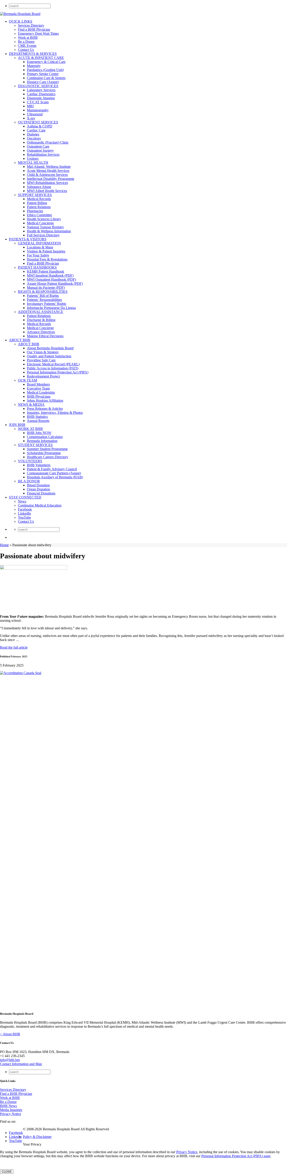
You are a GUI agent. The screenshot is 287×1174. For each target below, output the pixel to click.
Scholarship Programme (44, 453)
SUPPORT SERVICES (35, 195)
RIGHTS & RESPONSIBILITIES (42, 292)
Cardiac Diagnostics (41, 94)
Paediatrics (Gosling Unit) (45, 70)
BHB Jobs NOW (39, 433)
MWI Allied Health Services (47, 191)
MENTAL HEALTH (33, 162)
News (22, 501)
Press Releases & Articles (45, 408)
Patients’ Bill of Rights (43, 296)
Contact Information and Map (21, 1064)
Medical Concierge (40, 223)
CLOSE (7, 1171)
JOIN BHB (17, 425)
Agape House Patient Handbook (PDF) (55, 283)
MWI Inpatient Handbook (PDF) (50, 275)
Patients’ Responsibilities (44, 300)
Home (4, 545)
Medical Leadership (41, 392)
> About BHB (10, 1034)
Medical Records (39, 199)
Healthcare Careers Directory (47, 457)
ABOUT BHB (19, 340)
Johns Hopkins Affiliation (45, 400)
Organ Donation (38, 489)
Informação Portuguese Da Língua (51, 308)
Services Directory (31, 25)
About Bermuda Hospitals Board (50, 348)
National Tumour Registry (45, 227)
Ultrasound (35, 114)
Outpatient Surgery (40, 150)
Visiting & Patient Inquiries (46, 251)
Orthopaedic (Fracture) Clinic (48, 142)
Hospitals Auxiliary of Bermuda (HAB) (55, 477)
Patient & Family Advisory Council (52, 469)
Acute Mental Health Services (48, 171)
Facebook (25, 509)
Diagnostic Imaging (41, 98)
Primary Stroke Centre (43, 74)
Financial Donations (41, 493)
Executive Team (38, 388)
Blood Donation (38, 485)
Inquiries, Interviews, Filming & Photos (55, 412)
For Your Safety (38, 255)
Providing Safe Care (41, 360)
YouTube (24, 517)
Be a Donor (26, 41)
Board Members (38, 384)
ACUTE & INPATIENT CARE (41, 58)
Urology (33, 158)
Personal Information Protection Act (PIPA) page (235, 1156)
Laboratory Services (41, 90)
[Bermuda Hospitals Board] (20, 14)
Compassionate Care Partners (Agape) (54, 473)
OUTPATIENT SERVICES (38, 122)
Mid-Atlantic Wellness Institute (49, 166)
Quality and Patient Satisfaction (49, 356)
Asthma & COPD (39, 126)
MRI (30, 106)
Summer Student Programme (47, 449)
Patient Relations (39, 207)
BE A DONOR (29, 481)
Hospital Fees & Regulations (47, 259)
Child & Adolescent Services (47, 175)
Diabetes (33, 134)
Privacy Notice (10, 1114)
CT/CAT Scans (38, 102)
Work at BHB (28, 37)
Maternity (34, 66)
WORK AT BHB (30, 429)
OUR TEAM (27, 380)
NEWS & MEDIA (31, 404)
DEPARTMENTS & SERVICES (33, 54)
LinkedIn (24, 513)
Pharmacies (35, 211)
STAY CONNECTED (25, 497)
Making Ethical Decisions (45, 336)
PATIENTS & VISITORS (27, 239)
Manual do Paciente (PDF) (46, 287)
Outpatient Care (38, 146)
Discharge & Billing (41, 320)
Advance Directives (41, 332)
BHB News (8, 1106)
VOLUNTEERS (30, 461)
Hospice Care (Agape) (43, 82)
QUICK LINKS (20, 21)
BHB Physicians (38, 396)
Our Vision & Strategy (43, 352)
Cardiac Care (36, 130)
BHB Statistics (37, 417)
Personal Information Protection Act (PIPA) (57, 372)
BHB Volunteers (38, 465)
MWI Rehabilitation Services (47, 183)
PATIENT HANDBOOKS (37, 267)
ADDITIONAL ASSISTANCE (40, 312)
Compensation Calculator (45, 437)
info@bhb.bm (10, 1060)
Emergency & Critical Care (46, 62)
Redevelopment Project (43, 376)
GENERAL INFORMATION (39, 243)
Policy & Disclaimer (37, 1137)
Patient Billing (37, 203)
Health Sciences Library (44, 219)
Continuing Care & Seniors (46, 78)
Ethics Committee (39, 215)
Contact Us (26, 50)
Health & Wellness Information (49, 231)
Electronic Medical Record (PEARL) (53, 364)
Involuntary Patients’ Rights (46, 304)
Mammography (38, 110)
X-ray (31, 118)
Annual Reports (38, 421)
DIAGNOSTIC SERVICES (38, 86)
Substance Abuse (39, 187)
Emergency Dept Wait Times (38, 33)
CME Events (27, 45)
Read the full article (14, 647)
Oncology (34, 138)
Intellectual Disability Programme (50, 179)
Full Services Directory (43, 235)
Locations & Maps (40, 247)
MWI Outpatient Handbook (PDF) (51, 279)
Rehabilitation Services (43, 154)
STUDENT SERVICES (35, 445)
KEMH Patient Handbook (45, 271)
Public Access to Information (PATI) (52, 368)
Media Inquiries (11, 1110)
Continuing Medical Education (39, 505)
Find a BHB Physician (34, 29)
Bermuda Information (42, 441)
